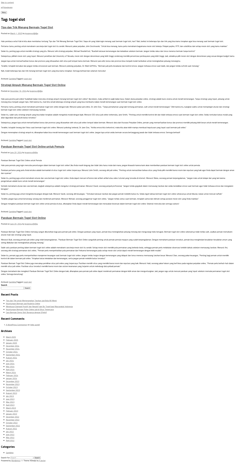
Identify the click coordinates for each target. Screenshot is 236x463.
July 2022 (10, 431)
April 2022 (10, 440)
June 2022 (10, 434)
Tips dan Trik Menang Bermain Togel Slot (27, 27)
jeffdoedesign (7, 7)
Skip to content (7, 2)
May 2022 (10, 437)
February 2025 (12, 340)
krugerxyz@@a (31, 33)
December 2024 (12, 345)
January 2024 (11, 378)
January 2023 (11, 413)
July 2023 (10, 396)
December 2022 (12, 416)
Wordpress (15, 460)
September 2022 (13, 425)
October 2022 (12, 422)
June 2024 (10, 363)
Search (4, 284)
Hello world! (35, 324)
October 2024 (12, 351)
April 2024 (10, 369)
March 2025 (11, 337)
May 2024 (10, 366)
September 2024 (13, 354)
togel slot (27, 78)
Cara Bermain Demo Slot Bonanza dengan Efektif (26, 312)
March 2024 (11, 372)
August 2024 (11, 357)
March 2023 (11, 407)
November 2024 (12, 348)
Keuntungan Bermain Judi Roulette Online (23, 303)
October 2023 (12, 387)
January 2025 (11, 342)
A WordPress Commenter (16, 324)
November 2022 (12, 419)
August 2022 (11, 428)
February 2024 (12, 375)
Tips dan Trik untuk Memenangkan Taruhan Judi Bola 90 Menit (31, 300)
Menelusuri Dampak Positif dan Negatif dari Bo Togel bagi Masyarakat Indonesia (39, 306)
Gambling (12, 78)
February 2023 (12, 410)
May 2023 (10, 402)
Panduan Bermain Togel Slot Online (23, 217)
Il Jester (42, 460)
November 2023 (12, 384)
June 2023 (10, 399)
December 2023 (12, 381)
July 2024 (10, 360)
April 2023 (10, 405)
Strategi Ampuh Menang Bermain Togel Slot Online (33, 85)
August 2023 (11, 393)
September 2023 (13, 390)
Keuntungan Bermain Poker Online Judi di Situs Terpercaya (30, 309)
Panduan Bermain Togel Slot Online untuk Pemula (32, 146)
